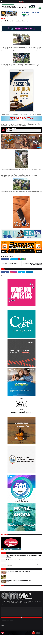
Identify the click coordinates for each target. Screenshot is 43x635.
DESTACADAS (6, 256)
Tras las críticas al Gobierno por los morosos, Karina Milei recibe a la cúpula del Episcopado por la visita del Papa (22, 564)
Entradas (4, 587)
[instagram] (13, 272)
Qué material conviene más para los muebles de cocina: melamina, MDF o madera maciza (18, 580)
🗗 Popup (37, 632)
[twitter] (21, 272)
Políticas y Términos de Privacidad (6, 622)
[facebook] (5, 272)
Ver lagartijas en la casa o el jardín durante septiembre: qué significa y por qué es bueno (18, 575)
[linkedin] (29, 272)
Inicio (2, 16)
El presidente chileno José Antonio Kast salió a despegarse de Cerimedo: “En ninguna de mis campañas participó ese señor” (23, 559)
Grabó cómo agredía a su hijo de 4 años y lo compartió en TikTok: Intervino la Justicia (18, 571)
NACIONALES (6, 16)
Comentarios (5, 589)
